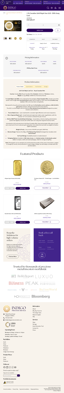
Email (40, 247)
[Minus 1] (28, 25)
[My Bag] (52, 8)
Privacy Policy (15, 389)
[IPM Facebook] (4, 367)
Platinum (26, 1)
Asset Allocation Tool (38, 326)
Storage (35, 324)
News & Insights (37, 315)
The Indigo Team (37, 313)
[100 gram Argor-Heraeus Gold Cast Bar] (17, 168)
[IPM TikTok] (13, 367)
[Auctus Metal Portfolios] (8, 382)
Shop (34, 322)
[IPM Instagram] (10, 367)
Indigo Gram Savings (8, 352)
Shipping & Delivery (35, 389)
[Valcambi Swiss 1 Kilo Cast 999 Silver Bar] (17, 203)
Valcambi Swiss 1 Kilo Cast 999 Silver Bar (13, 213)
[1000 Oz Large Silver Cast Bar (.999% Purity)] (47, 203)
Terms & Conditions (7, 389)
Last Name (50, 241)
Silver (4, 344)
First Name (42, 241)
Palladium (6, 348)
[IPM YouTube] (15, 367)
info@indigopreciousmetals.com (13, 320)
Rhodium (44, 1)
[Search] (48, 8)
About (34, 309)
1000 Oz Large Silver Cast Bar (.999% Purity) (43, 213)
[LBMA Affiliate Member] (18, 325)
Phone (49, 247)
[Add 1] (59, 25)
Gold (4, 342)
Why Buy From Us (37, 311)
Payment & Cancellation (24, 389)
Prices (34, 330)
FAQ (34, 317)
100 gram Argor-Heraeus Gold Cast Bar (12, 178)
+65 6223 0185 (8, 318)
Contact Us (35, 328)
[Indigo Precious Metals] (9, 8)
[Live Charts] (55, 8)
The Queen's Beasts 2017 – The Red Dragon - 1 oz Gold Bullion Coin (46, 179)
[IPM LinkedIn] (7, 367)
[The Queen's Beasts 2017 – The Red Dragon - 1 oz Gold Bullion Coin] (47, 168)
